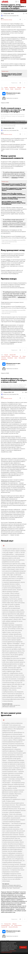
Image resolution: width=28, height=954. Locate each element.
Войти (23, 1)
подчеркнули (21, 297)
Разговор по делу (7, 924)
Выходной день (12, 87)
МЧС (2, 89)
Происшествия (15, 356)
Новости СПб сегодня (5, 356)
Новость (7, 89)
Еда (12, 925)
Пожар (24, 356)
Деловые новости (17, 925)
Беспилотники (22, 358)
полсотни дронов (20, 321)
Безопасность (4, 359)
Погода (11, 89)
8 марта (6, 87)
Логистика (3, 358)
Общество (19, 87)
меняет (23, 334)
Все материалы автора (6, 19)
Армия (16, 358)
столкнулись (4, 57)
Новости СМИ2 (5, 102)
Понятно (23, 947)
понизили (12, 342)
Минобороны (10, 358)
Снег (24, 87)
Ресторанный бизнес (5, 925)
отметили (15, 177)
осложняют (4, 326)
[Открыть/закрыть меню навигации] (16, 2)
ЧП (20, 356)
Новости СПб (18, 89)
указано (8, 259)
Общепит (14, 924)
